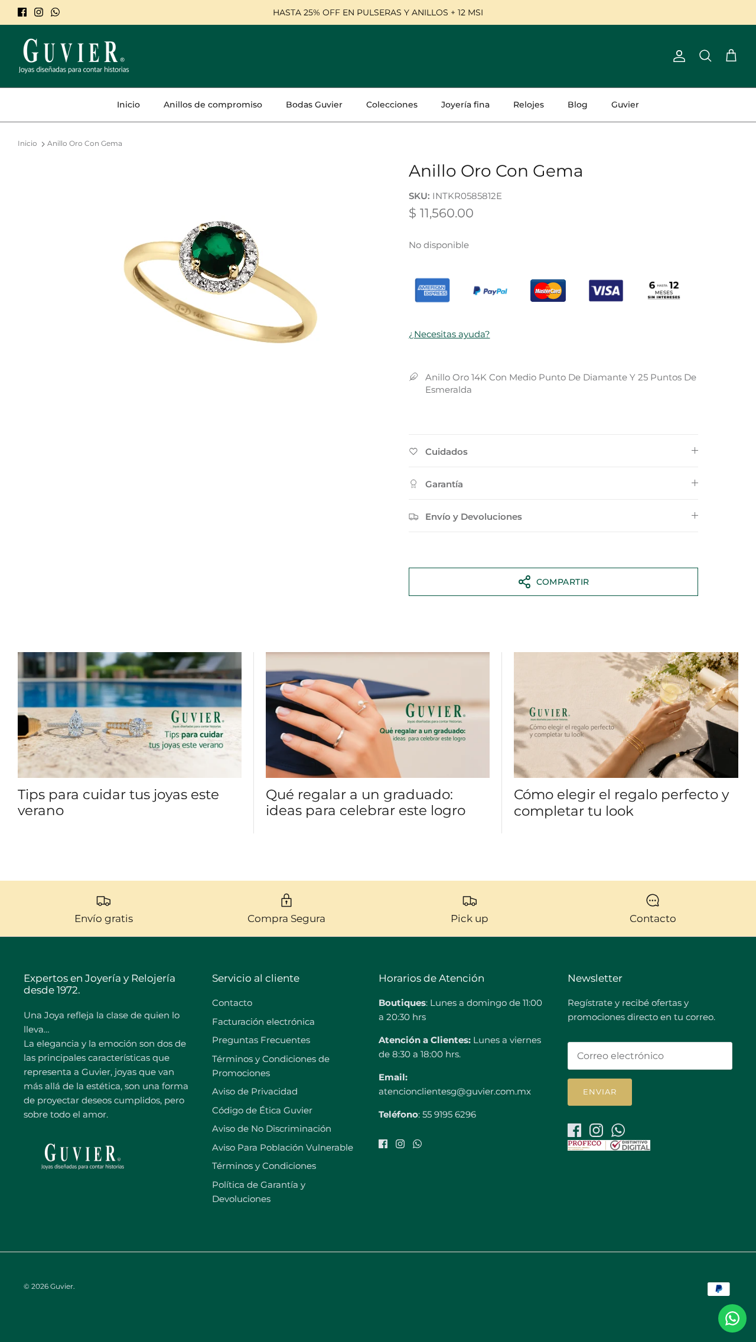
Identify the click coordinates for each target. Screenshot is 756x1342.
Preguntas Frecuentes (261, 1039)
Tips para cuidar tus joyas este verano (118, 802)
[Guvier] (74, 56)
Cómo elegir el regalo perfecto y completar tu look (621, 802)
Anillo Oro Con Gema (84, 143)
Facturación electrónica (263, 1021)
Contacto (232, 1002)
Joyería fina (465, 104)
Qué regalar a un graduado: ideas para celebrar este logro (365, 802)
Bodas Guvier (314, 104)
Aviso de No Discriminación (271, 1128)
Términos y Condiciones (264, 1165)
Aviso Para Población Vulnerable (282, 1147)
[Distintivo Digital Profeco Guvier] (609, 1147)
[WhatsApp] (55, 12)
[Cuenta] (676, 56)
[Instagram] (38, 12)
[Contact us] (732, 1318)
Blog (578, 104)
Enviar (600, 1091)
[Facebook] (22, 12)
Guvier (625, 104)
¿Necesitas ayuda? (449, 334)
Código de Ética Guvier (262, 1110)
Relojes (528, 104)
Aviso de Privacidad (255, 1091)
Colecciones (392, 104)
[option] (220, 279)
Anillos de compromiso (213, 104)
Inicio (128, 104)
